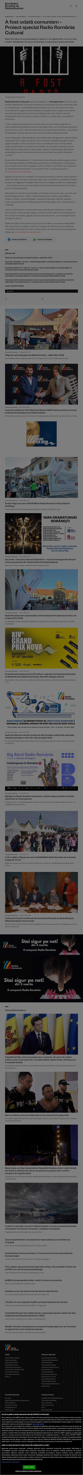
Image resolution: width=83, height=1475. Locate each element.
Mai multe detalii (38, 1424)
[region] (41, 1443)
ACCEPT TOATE (29, 1467)
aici (60, 1435)
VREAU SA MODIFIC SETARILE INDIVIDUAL (28, 1471)
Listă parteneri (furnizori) (10, 1462)
